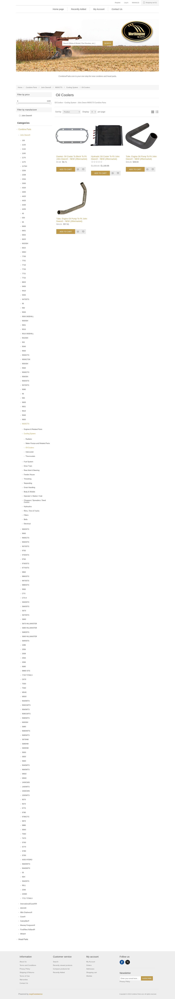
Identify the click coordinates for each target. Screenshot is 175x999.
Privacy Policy (25, 969)
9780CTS (25, 817)
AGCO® (23, 908)
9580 (24, 389)
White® (23, 934)
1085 (24, 645)
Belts (26, 519)
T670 (24, 838)
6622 (24, 248)
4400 (24, 192)
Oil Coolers (30, 448)
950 (23, 308)
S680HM (25, 744)
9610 (24, 411)
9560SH (25, 376)
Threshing (27, 479)
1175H (24, 166)
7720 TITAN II (27, 675)
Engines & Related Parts (33, 429)
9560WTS (26, 709)
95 (23, 304)
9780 (24, 812)
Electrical (27, 524)
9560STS (25, 381)
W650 (24, 774)
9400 (24, 286)
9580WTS (26, 718)
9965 (24, 589)
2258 (24, 175)
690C (24, 252)
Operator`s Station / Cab (33, 496)
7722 (24, 278)
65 (23, 222)
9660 (24, 533)
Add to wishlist (83, 169)
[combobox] (82, 43)
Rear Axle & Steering (31, 470)
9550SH (25, 364)
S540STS (25, 881)
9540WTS (26, 701)
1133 (24, 145)
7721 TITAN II (27, 898)
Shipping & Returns (27, 972)
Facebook (122, 962)
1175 (24, 162)
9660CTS (25, 538)
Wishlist (89, 976)
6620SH (25, 243)
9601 (24, 407)
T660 (24, 834)
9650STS (25, 529)
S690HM (25, 748)
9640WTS (26, 765)
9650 (24, 419)
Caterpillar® (24, 921)
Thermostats (30, 456)
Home (20, 87)
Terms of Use (25, 976)
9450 (24, 295)
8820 (24, 282)
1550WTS (26, 795)
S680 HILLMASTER (29, 628)
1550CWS (26, 791)
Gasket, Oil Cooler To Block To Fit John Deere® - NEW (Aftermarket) (71, 157)
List (156, 112)
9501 (24, 325)
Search (107, 43)
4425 (24, 200)
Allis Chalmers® (26, 912)
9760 (24, 559)
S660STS (25, 606)
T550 (24, 684)
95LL (24, 885)
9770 (24, 808)
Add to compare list (77, 169)
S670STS (25, 615)
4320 (24, 188)
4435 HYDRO (27, 860)
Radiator (29, 439)
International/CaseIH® (28, 904)
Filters (26, 515)
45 (23, 213)
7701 (24, 261)
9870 (24, 821)
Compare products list (61, 969)
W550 (24, 696)
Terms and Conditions (28, 965)
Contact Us (117, 9)
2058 (24, 654)
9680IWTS (26, 731)
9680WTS (26, 735)
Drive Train (28, 466)
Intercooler (30, 452)
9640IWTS (26, 868)
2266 (24, 890)
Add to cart (66, 169)
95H (23, 877)
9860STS (25, 576)
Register (117, 2)
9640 (24, 415)
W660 (24, 778)
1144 (24, 149)
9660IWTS (26, 864)
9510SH (25, 338)
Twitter (127, 962)
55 (23, 872)
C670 (24, 679)
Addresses (90, 969)
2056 (24, 649)
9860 (24, 572)
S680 (24, 727)
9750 (24, 551)
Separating (28, 483)
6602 (24, 235)
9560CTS (25, 372)
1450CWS (26, 782)
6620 (24, 239)
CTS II (24, 598)
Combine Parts (24, 129)
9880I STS (26, 671)
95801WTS (26, 714)
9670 (24, 804)
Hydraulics (28, 506)
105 (23, 140)
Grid (152, 112)
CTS (23, 593)
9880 (24, 825)
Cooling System (30, 433)
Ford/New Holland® (27, 929)
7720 (24, 269)
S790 (24, 855)
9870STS (25, 581)
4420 (24, 196)
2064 (24, 658)
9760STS (25, 563)
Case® (22, 917)
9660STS (25, 542)
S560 (24, 830)
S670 (24, 611)
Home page (58, 9)
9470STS (25, 299)
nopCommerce (35, 994)
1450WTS (26, 787)
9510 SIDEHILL (28, 334)
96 (23, 394)
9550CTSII (26, 359)
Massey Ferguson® (27, 925)
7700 (24, 256)
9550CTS (25, 355)
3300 (24, 183)
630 (23, 218)
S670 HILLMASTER (29, 624)
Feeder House (29, 474)
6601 (24, 231)
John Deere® (27, 116)
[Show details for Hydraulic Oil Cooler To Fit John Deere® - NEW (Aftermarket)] (107, 136)
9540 (24, 346)
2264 (24, 179)
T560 (24, 688)
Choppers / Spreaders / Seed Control (35, 501)
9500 (24, 312)
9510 (24, 329)
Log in (126, 2)
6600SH (25, 722)
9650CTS (25, 424)
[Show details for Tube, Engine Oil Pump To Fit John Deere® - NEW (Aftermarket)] (141, 136)
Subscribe (147, 978)
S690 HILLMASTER (29, 636)
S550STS (25, 602)
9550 (24, 351)
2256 (24, 170)
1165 (24, 153)
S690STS (25, 641)
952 (23, 342)
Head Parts (23, 939)
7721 (24, 273)
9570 (24, 799)
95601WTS (26, 705)
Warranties (24, 980)
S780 (24, 851)
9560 (24, 368)
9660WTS (26, 769)
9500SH (25, 321)
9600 (24, 402)
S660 (24, 761)
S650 (24, 757)
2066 (24, 662)
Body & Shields (29, 492)
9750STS (25, 555)
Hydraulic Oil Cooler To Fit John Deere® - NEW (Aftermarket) (105, 157)
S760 (24, 842)
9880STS (25, 585)
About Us (23, 962)
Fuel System (28, 462)
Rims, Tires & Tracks (31, 511)
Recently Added (78, 9)
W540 (24, 692)
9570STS (25, 385)
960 (23, 398)
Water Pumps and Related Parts (38, 443)
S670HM (25, 739)
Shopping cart (91, 972)
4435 (24, 209)
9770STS (25, 568)
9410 (24, 291)
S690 (24, 619)
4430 (24, 205)
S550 (24, 752)
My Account (98, 9)
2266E (24, 894)
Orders (89, 965)
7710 (24, 265)
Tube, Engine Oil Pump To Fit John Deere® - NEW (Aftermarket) (141, 157)
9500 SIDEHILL (28, 316)
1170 (24, 158)
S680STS (25, 632)
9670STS (25, 546)
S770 (24, 847)
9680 (24, 666)
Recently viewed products (62, 965)
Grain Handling (29, 487)
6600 (24, 226)
